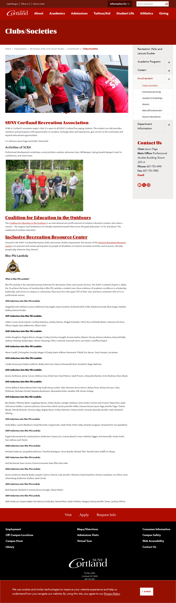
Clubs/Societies (150, 85)
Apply (84, 515)
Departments (20, 48)
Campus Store (14, 541)
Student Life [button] (125, 13)
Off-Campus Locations (19, 535)
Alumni (145, 104)
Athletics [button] (146, 13)
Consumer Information (156, 529)
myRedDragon (12, 4)
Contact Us (149, 547)
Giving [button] (163, 13)
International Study (151, 92)
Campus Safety (152, 535)
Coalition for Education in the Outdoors (48, 217)
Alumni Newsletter (151, 116)
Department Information (145, 126)
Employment (13, 529)
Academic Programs (149, 61)
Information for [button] (118, 3)
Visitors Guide (38, 4)
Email (141, 175)
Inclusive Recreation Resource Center (46, 237)
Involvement (73, 48)
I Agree (146, 591)
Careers (142, 70)
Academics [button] (57, 13)
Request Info (106, 515)
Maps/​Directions (87, 529)
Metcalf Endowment (152, 110)
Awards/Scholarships (152, 98)
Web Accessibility (153, 541)
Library (10, 547)
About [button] (38, 13)
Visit (68, 515)
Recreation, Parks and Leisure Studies (47, 48)
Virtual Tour (84, 541)
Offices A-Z (25, 4)
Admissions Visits (88, 535)
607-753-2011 (90, 579)
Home (8, 48)
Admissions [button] (79, 13)
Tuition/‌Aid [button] (102, 13)
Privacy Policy (112, 593)
